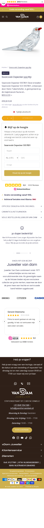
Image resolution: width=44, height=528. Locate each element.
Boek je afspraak (22, 430)
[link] (20, 67)
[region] (21, 9)
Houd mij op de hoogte (22, 173)
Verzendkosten (17, 104)
